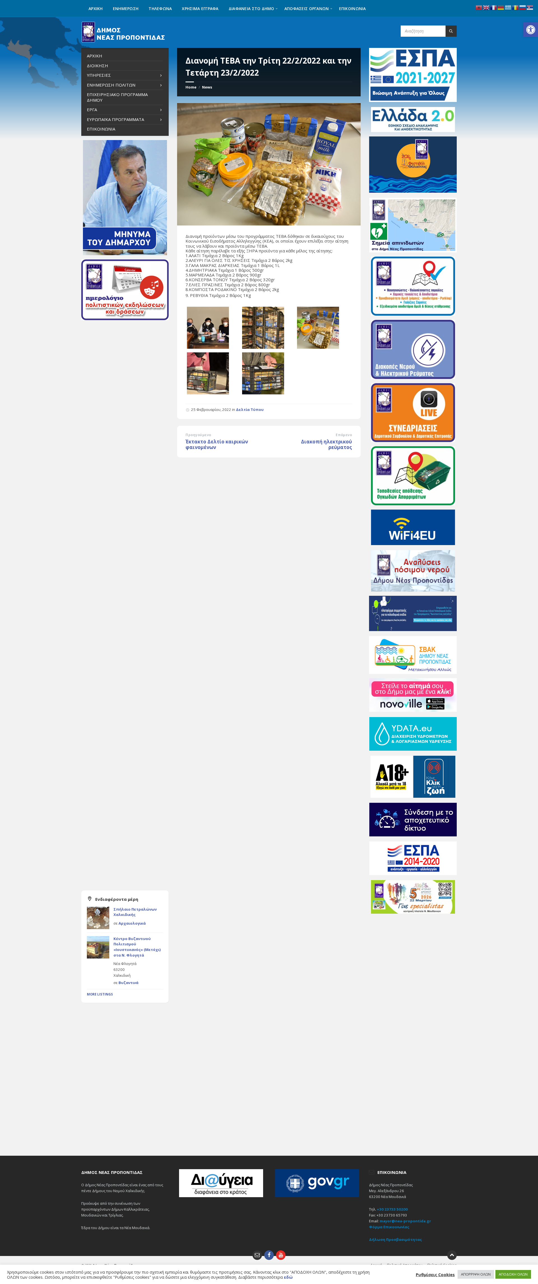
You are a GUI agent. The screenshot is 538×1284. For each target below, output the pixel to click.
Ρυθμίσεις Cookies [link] (435, 1274)
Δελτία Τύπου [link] (250, 409)
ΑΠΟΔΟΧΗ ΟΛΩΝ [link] (513, 1274)
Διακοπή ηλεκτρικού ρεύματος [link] (326, 444)
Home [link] (190, 87)
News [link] (207, 87)
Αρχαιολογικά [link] (132, 923)
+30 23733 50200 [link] (392, 1209)
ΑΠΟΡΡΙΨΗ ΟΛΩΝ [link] (476, 1274)
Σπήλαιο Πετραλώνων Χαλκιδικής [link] (135, 912)
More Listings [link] (100, 994)
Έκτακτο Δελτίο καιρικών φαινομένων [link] (216, 444)
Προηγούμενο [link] (198, 434)
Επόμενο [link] (344, 434)
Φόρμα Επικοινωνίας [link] (389, 1226)
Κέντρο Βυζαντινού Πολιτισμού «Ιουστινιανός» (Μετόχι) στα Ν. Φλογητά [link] (137, 947)
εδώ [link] (288, 1277)
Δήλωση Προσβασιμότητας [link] (395, 1239)
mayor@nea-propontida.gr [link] (405, 1220)
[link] (530, 29)
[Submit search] (451, 31)
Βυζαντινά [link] (128, 982)
